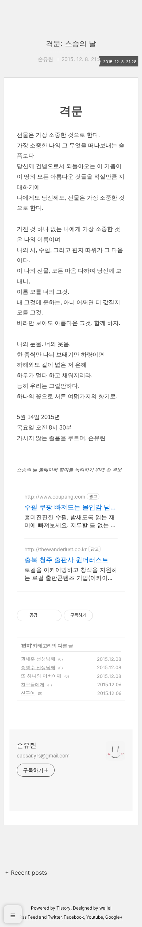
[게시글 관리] (53, 615)
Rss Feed (28, 917)
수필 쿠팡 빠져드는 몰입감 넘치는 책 (70, 507)
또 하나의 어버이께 (41, 676)
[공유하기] (44, 615)
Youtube (94, 917)
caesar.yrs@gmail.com (43, 755)
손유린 (26, 745)
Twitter (55, 917)
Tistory (63, 908)
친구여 (28, 693)
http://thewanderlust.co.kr (55, 549)
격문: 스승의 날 (71, 43)
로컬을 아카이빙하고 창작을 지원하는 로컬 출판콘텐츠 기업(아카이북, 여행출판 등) (70, 574)
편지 (26, 645)
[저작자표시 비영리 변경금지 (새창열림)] (103, 615)
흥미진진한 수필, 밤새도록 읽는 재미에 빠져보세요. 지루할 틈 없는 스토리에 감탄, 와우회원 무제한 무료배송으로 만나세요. (70, 521)
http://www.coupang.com (54, 496)
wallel (105, 908)
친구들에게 (32, 684)
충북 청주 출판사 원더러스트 (66, 560)
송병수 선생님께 (38, 667)
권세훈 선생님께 (38, 659)
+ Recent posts (26, 872)
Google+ (114, 917)
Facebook (74, 917)
